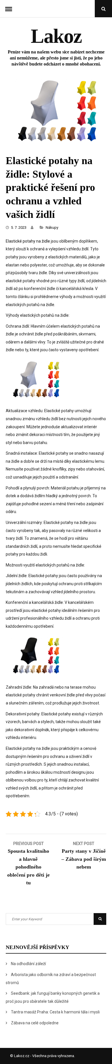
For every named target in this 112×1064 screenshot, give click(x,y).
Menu (8, 8)
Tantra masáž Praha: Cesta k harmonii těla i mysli (55, 1012)
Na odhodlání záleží (28, 963)
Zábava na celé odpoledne (35, 1023)
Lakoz (56, 36)
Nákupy (52, 227)
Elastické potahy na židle (28, 241)
